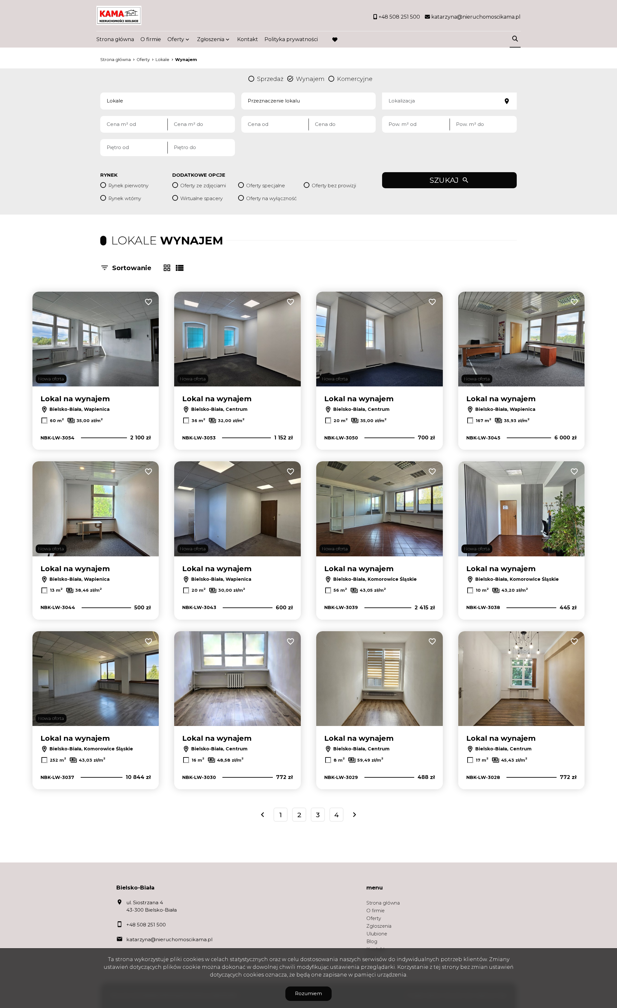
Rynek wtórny (124, 198)
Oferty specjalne (265, 185)
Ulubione (376, 934)
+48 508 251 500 (146, 925)
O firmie (150, 39)
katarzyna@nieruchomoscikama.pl (169, 939)
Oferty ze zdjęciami (203, 185)
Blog (371, 941)
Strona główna (115, 39)
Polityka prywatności (291, 39)
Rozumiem (308, 993)
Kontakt (247, 39)
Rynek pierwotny (128, 185)
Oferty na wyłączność (271, 198)
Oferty (175, 39)
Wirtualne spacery (201, 198)
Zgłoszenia (378, 926)
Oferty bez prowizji (334, 185)
